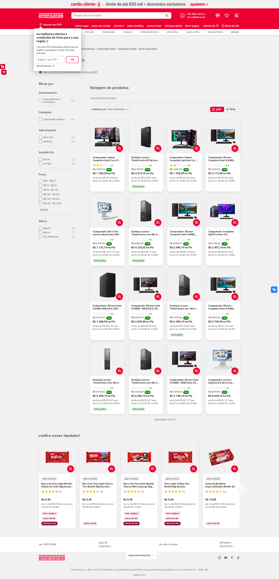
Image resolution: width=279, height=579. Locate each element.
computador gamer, (127, 48)
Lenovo (58, 159)
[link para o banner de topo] (139, 7)
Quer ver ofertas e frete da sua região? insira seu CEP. (70, 72)
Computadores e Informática (58, 100)
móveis (235, 32)
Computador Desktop (58, 119)
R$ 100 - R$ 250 (51, 194)
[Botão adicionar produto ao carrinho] (157, 148)
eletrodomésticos (150, 32)
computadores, (88, 48)
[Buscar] (167, 15)
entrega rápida (173, 26)
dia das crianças (168, 544)
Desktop (58, 141)
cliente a (119, 26)
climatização (108, 32)
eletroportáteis (215, 32)
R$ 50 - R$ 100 (50, 190)
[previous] (38, 490)
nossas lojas (154, 26)
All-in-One (58, 137)
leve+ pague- (192, 26)
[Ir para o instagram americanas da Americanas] (219, 557)
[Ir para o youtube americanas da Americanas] (226, 557)
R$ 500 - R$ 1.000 (52, 203)
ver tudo (44, 209)
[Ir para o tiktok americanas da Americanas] (238, 557)
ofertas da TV (211, 26)
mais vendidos (135, 26)
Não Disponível (58, 236)
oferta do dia (231, 26)
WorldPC (58, 163)
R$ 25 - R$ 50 (50, 185)
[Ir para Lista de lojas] (217, 15)
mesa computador (148, 48)
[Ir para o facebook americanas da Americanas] (232, 557)
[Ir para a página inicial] (52, 557)
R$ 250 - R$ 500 (51, 199)
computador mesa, (106, 48)
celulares (128, 32)
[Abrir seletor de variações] (118, 148)
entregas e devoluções (226, 544)
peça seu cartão (101, 26)
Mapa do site (139, 575)
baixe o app (81, 26)
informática (172, 32)
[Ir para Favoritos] (226, 15)
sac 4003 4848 (47, 544)
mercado (89, 32)
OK (72, 59)
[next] (239, 490)
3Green (58, 228)
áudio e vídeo (193, 32)
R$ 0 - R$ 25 (49, 181)
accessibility (3, 72)
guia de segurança (105, 544)
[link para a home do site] (51, 15)
